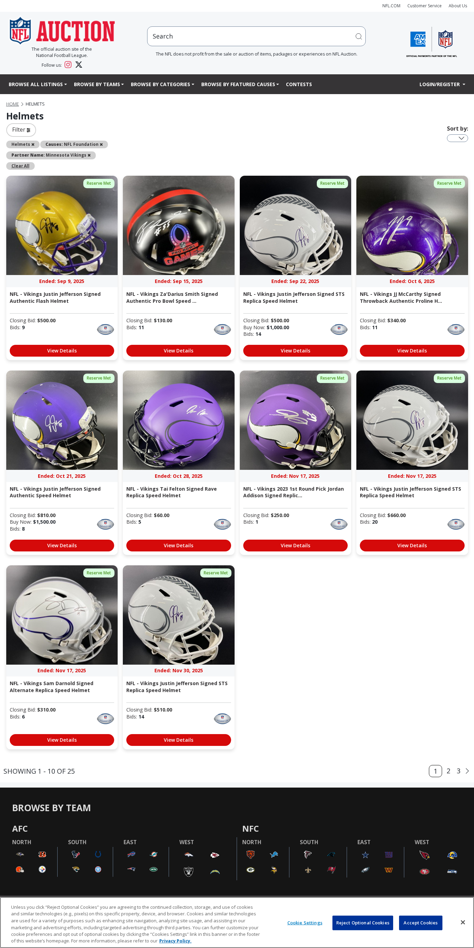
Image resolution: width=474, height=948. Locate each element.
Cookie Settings (304, 923)
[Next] (467, 771)
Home (12, 104)
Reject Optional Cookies (362, 923)
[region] (237, 922)
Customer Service (424, 6)
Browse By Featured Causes (238, 84)
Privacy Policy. (175, 941)
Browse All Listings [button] (36, 84)
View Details (62, 350)
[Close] (463, 922)
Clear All (20, 165)
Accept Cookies (421, 923)
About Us (458, 6)
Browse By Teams (97, 84)
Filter (19, 129)
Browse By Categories (160, 84)
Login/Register (440, 84)
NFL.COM (391, 6)
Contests (299, 84)
